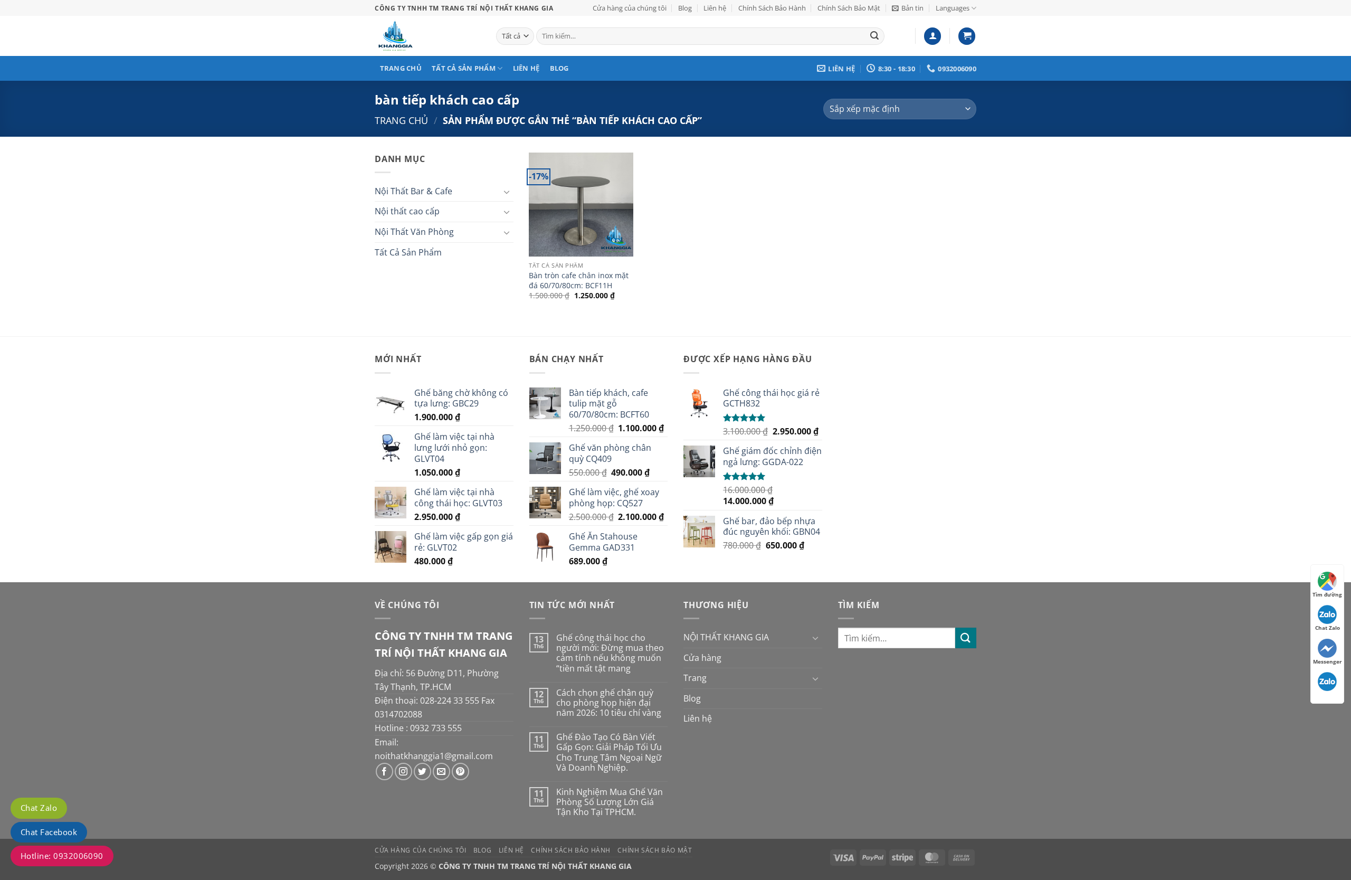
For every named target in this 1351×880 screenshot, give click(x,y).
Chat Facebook (49, 832)
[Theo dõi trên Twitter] (422, 771)
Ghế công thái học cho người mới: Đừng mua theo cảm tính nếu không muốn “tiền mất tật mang (610, 653)
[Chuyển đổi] (507, 191)
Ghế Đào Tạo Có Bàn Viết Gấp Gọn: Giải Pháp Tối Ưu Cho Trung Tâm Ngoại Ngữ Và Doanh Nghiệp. (609, 752)
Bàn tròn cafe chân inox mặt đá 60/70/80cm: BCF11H (579, 280)
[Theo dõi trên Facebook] (384, 771)
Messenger (1327, 661)
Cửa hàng (702, 658)
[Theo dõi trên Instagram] (403, 771)
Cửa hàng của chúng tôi (630, 8)
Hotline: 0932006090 (62, 855)
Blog (685, 8)
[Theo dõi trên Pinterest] (460, 771)
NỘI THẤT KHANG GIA (726, 637)
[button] (908, 8)
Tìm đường (1327, 594)
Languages (952, 8)
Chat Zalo (39, 807)
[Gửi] (875, 36)
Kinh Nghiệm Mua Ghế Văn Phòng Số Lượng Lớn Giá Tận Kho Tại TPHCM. (609, 802)
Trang (695, 678)
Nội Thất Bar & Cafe (413, 191)
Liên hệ (714, 8)
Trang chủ (401, 68)
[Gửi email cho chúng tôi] (441, 771)
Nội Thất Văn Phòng (414, 232)
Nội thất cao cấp (407, 211)
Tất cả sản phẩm (464, 68)
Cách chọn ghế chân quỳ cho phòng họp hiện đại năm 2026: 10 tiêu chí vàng (608, 703)
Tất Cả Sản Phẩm (408, 252)
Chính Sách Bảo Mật (848, 8)
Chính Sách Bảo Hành (772, 8)
